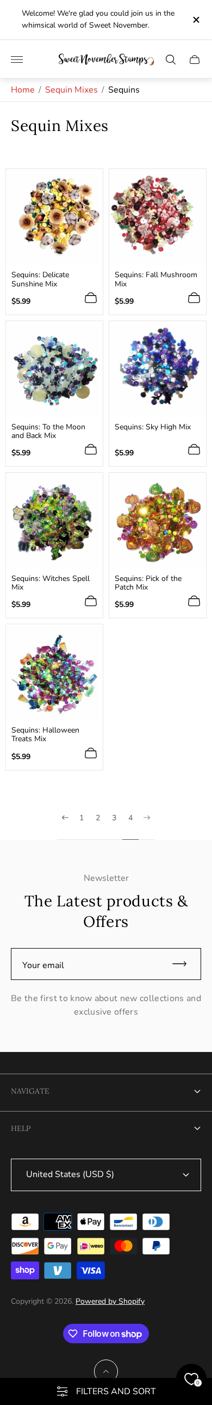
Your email (43, 965)
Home (23, 90)
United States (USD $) (70, 1174)
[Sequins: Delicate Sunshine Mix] (54, 217)
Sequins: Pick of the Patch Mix (148, 583)
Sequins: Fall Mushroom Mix (156, 279)
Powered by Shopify (110, 1301)
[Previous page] (65, 827)
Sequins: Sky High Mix (153, 427)
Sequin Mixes (71, 90)
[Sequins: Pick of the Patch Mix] (157, 521)
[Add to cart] (91, 298)
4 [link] (130, 818)
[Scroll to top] (106, 1371)
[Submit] (184, 964)
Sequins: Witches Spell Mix (50, 583)
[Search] (171, 59)
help (20, 1128)
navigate (30, 1091)
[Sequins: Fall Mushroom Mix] (157, 217)
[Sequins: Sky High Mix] (157, 369)
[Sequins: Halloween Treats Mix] (54, 672)
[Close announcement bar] (195, 20)
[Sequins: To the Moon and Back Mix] (54, 369)
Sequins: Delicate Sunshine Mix (40, 279)
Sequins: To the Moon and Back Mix (48, 431)
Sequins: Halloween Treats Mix (45, 734)
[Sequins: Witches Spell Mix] (54, 521)
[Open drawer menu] (17, 59)
